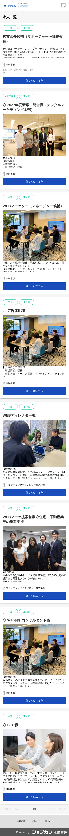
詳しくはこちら (34, 80)
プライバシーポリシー (41, 821)
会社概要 (21, 821)
